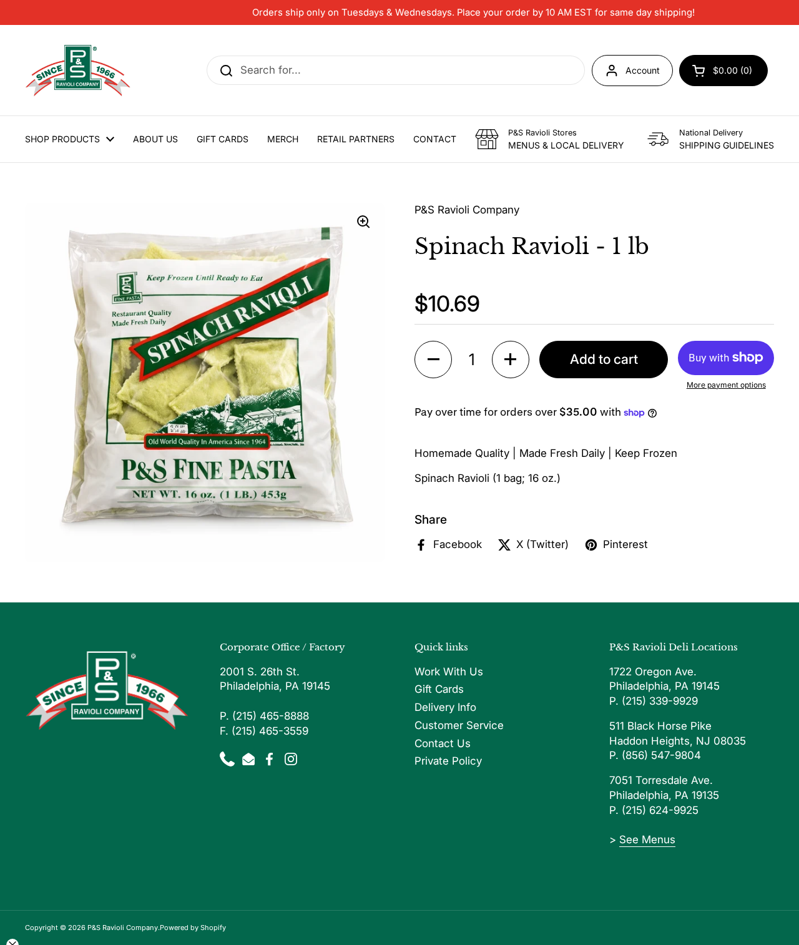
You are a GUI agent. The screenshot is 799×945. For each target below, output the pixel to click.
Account (642, 70)
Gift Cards (439, 689)
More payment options (726, 384)
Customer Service (459, 725)
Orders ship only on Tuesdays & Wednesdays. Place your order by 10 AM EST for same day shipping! (473, 12)
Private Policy (448, 761)
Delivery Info (445, 707)
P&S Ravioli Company (122, 927)
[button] (433, 359)
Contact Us (442, 743)
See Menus (647, 839)
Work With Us (448, 671)
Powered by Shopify (193, 927)
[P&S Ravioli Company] (78, 70)
